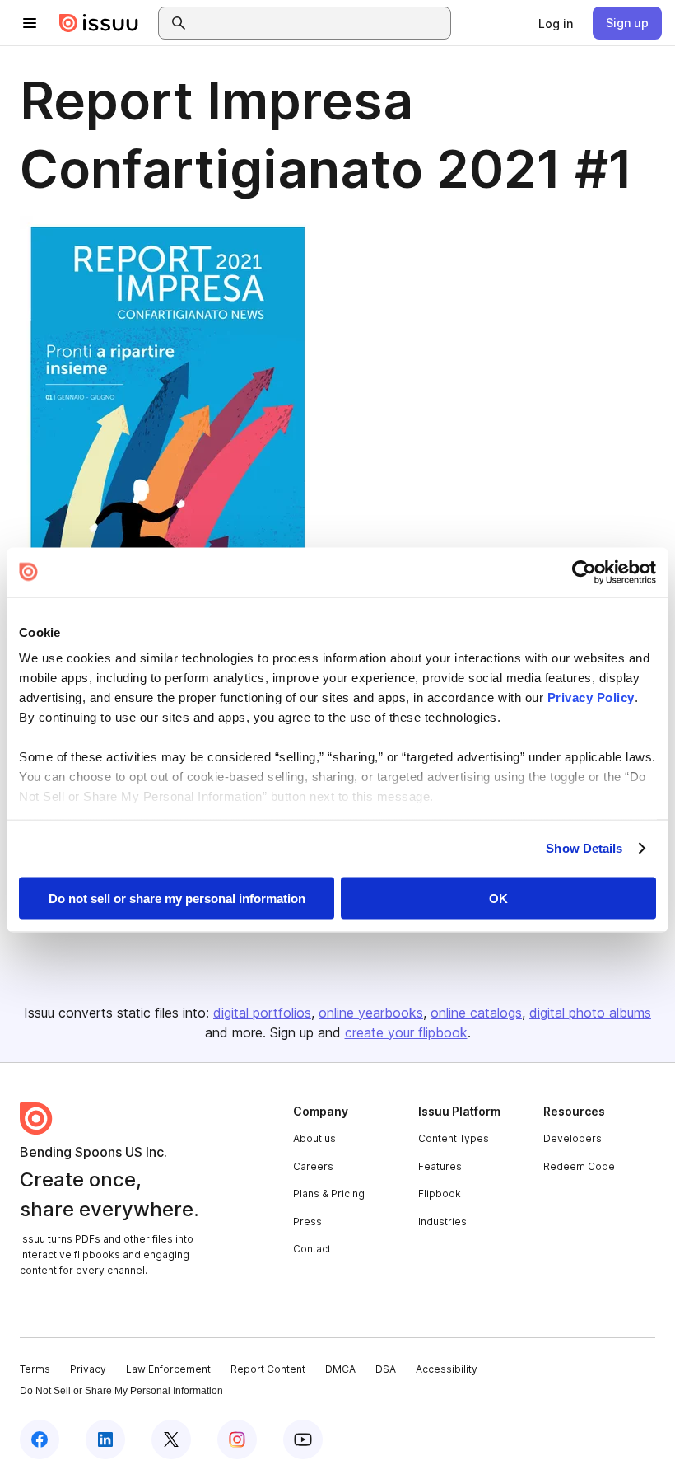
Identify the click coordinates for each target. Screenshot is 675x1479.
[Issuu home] (99, 23)
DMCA (340, 1369)
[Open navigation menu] (29, 23)
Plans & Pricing (329, 1193)
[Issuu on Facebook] (39, 1439)
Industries (442, 1221)
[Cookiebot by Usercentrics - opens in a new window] (584, 571)
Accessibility (446, 1369)
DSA (385, 1369)
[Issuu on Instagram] (237, 1439)
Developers (572, 1138)
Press (307, 1221)
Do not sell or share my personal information (177, 898)
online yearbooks (371, 1012)
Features (440, 1166)
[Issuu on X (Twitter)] (171, 1439)
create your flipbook (406, 1032)
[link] (555, 23)
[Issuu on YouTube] (303, 1439)
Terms (35, 1369)
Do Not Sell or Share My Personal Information (121, 1391)
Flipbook (439, 1193)
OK (498, 898)
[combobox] (319, 23)
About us (314, 1138)
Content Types (453, 1138)
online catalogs (476, 1012)
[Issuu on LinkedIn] (105, 1439)
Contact (312, 1249)
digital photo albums (590, 1012)
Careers (313, 1166)
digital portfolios (262, 1012)
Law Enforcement (168, 1369)
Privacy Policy (591, 697)
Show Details (584, 848)
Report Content (267, 1369)
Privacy (88, 1369)
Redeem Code (579, 1166)
